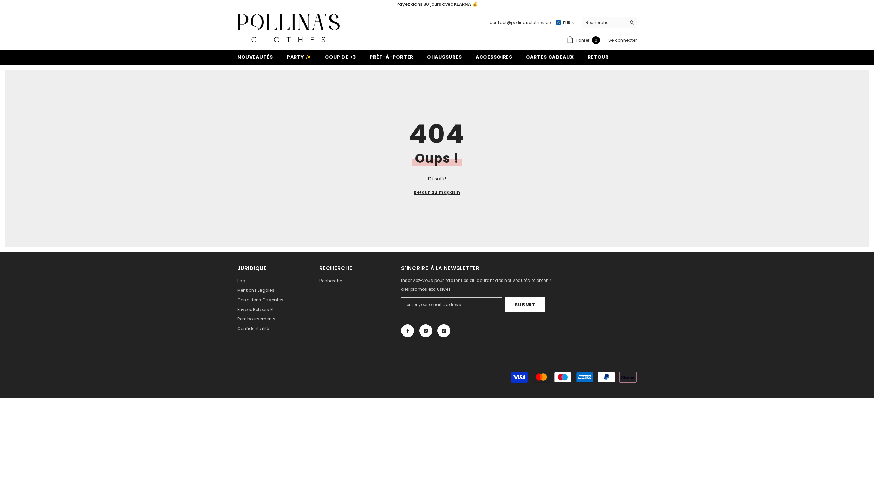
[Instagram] (425, 330)
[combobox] (604, 22)
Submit (524, 304)
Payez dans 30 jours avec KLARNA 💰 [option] (437, 4)
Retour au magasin (437, 192)
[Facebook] (407, 330)
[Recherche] (609, 22)
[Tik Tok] (443, 330)
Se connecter (622, 40)
